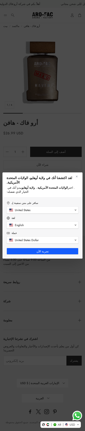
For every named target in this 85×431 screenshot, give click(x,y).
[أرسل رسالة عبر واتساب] (77, 415)
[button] (60, 424)
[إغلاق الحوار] (77, 176)
